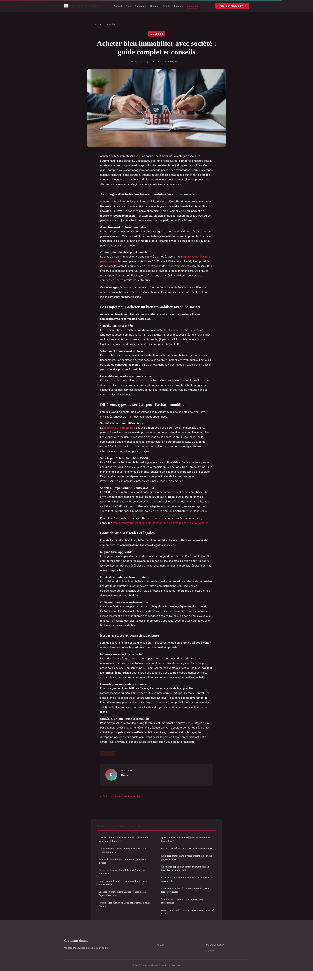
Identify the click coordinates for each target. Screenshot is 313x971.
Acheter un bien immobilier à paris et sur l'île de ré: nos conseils (187, 879)
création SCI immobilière (119, 427)
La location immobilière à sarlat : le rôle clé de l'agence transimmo (122, 893)
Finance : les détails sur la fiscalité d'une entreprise (186, 848)
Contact (210, 950)
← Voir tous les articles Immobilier (120, 796)
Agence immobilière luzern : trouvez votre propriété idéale (187, 912)
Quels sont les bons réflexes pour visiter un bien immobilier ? (185, 839)
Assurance (140, 6)
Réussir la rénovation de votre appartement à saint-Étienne (124, 904)
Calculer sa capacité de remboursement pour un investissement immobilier (185, 868)
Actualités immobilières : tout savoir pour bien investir (122, 861)
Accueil (118, 6)
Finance (178, 6)
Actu (128, 6)
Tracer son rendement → (232, 5)
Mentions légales (215, 944)
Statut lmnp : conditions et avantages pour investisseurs (182, 901)
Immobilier (192, 6)
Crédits (166, 6)
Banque (154, 6)
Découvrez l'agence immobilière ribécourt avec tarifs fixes (123, 872)
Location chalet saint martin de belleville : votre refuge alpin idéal (123, 850)
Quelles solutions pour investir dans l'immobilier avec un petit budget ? (123, 839)
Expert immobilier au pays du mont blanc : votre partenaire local (123, 883)
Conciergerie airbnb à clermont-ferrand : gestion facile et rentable (185, 890)
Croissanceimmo (80, 6)
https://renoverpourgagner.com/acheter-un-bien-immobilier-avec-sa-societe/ (160, 522)
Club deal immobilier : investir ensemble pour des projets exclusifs (186, 857)
